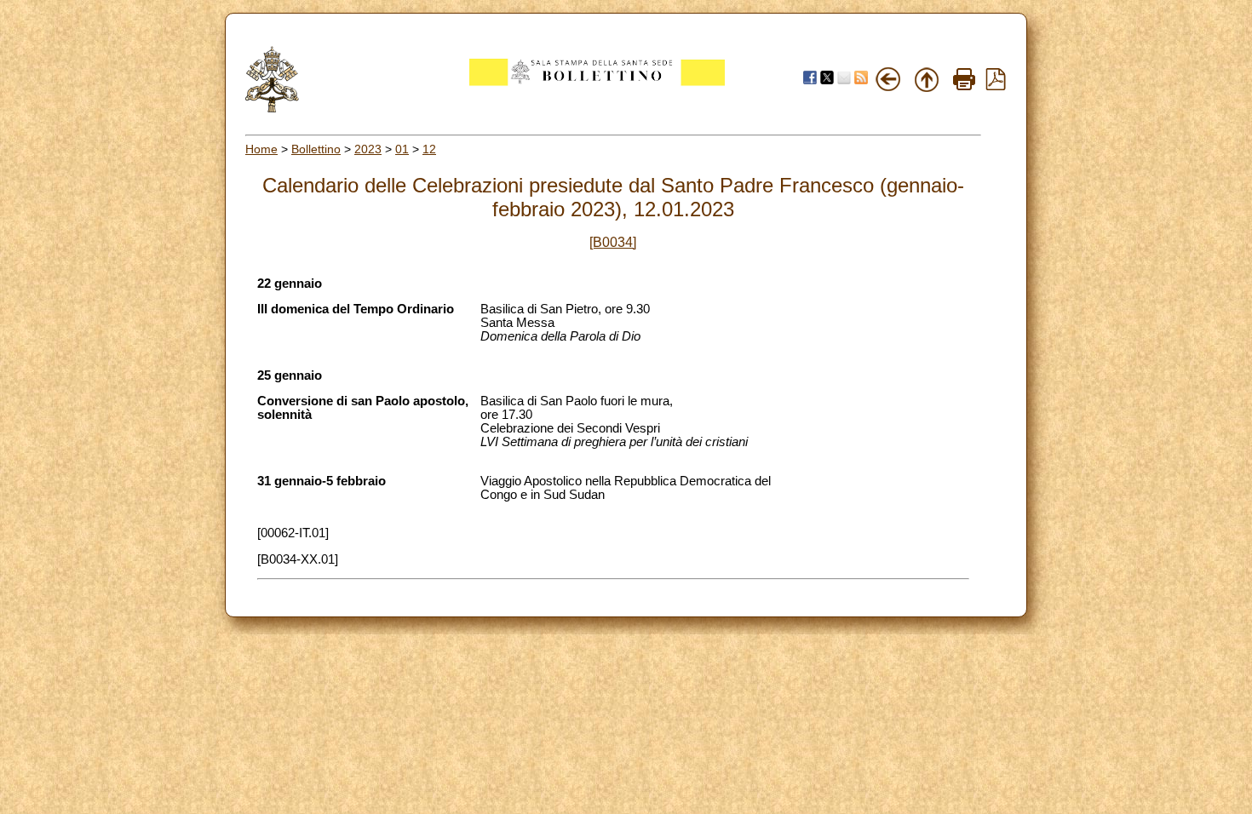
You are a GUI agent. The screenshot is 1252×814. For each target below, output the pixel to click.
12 (429, 149)
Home (261, 149)
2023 (368, 149)
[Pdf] (996, 86)
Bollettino (316, 149)
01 (402, 149)
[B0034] (612, 242)
